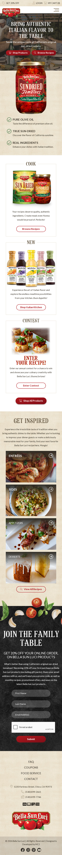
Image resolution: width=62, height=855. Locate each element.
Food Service (31, 773)
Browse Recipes (46, 52)
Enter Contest (31, 385)
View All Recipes (33, 589)
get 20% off (12, 3)
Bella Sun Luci (19, 841)
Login (39, 3)
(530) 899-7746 (33, 797)
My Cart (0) (54, 3)
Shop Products (20, 52)
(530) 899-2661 (33, 791)
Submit (31, 739)
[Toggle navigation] (56, 10)
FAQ (31, 761)
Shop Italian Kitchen (31, 307)
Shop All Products (33, 400)
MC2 (37, 844)
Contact (31, 779)
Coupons (31, 767)
